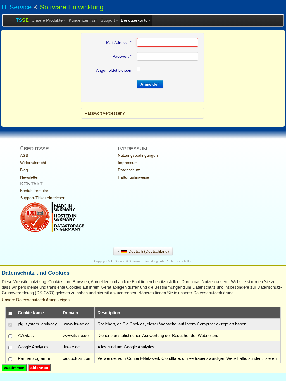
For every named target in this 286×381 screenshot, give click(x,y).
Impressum (128, 162)
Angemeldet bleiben (113, 70)
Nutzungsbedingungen (138, 155)
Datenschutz (129, 170)
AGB (24, 155)
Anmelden (150, 84)
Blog (24, 170)
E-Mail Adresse (116, 42)
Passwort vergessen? (105, 113)
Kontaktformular (34, 190)
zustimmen (14, 367)
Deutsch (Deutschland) (148, 251)
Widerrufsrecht (33, 162)
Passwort (122, 56)
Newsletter (29, 177)
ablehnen (39, 367)
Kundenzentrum (83, 20)
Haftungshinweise (133, 177)
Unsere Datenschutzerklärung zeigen (36, 299)
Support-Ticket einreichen (42, 198)
